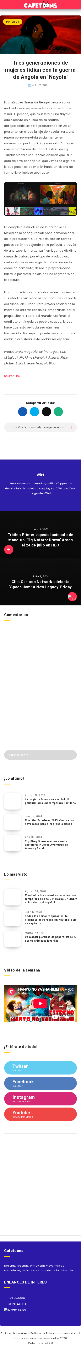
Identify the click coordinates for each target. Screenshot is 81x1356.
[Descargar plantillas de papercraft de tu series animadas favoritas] (12, 939)
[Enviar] (71, 754)
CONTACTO (16, 1304)
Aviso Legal (72, 1333)
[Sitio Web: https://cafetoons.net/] (36, 503)
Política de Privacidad (46, 1333)
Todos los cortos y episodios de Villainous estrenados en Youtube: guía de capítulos (50, 920)
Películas (12, 22)
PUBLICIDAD (16, 1297)
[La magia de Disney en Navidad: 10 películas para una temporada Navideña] (12, 801)
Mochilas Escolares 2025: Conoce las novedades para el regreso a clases (49, 822)
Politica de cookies (14, 1333)
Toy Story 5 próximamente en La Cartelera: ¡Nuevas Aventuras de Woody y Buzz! (46, 845)
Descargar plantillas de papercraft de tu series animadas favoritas (50, 939)
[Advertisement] (40, 692)
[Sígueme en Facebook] (45, 503)
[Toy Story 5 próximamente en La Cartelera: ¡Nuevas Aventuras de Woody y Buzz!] (12, 843)
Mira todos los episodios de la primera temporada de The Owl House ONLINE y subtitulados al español (51, 899)
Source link (12, 376)
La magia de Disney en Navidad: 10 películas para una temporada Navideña (50, 801)
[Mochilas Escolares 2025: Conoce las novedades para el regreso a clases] (12, 822)
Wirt (40, 475)
